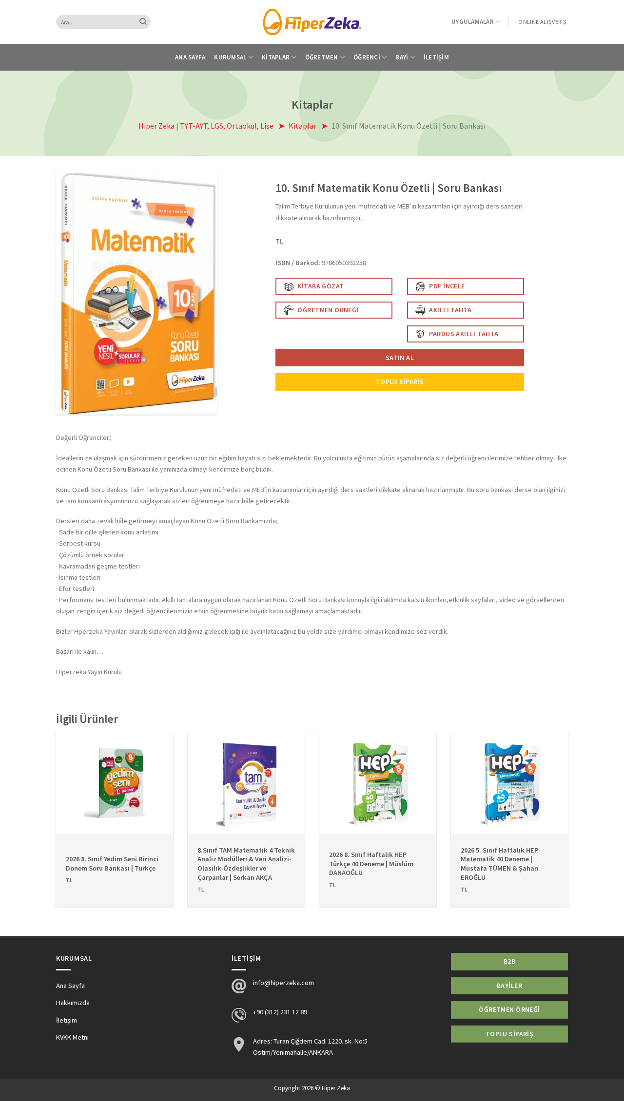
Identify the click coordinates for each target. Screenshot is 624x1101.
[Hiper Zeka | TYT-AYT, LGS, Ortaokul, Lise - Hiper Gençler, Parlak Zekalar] (312, 22)
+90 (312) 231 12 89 (280, 1011)
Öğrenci (366, 57)
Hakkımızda (73, 1002)
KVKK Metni (72, 1037)
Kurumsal (230, 57)
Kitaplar (276, 57)
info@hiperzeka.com (283, 982)
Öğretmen (321, 57)
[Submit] (143, 22)
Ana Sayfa (190, 57)
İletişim (436, 57)
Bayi (401, 57)
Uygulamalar (472, 22)
